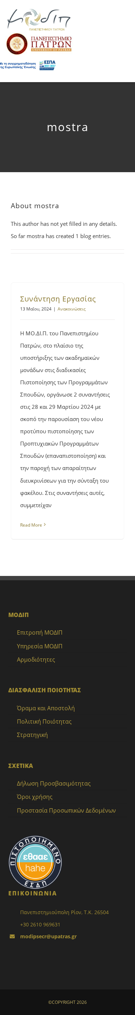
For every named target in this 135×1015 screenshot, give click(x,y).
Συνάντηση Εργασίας (58, 299)
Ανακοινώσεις (72, 309)
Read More (31, 525)
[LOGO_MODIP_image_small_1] (39, 9)
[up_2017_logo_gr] (39, 34)
